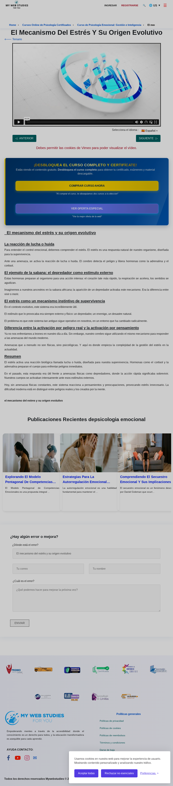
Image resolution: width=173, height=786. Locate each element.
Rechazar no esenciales (119, 773)
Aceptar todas (86, 773)
